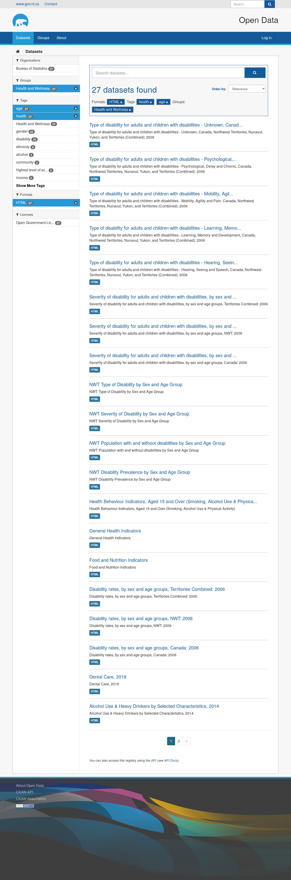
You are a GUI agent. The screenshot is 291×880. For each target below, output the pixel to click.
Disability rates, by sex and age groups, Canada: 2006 (144, 647)
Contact (51, 3)
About (61, 37)
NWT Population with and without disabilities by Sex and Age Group (157, 443)
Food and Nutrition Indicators (118, 560)
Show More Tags (30, 185)
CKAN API (24, 792)
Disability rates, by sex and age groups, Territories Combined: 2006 (157, 589)
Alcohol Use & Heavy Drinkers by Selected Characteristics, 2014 (154, 706)
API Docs (171, 760)
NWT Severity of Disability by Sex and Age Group (139, 413)
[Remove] (121, 102)
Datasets (23, 37)
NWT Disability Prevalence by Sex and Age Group (139, 472)
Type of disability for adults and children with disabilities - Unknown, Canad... (166, 124)
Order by (218, 89)
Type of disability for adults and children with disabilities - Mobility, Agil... (161, 193)
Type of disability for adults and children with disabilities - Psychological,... (163, 159)
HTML (94, 144)
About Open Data (30, 785)
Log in (267, 37)
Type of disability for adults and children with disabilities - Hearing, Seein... (163, 262)
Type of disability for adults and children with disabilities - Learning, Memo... (165, 227)
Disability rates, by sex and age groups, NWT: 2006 (141, 618)
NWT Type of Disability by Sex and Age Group (135, 384)
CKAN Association (31, 798)
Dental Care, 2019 (107, 676)
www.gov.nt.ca (27, 3)
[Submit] (269, 4)
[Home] (18, 51)
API (153, 760)
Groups (43, 37)
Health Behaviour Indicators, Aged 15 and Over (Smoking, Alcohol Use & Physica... (173, 501)
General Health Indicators (115, 530)
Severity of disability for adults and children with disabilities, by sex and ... (163, 296)
